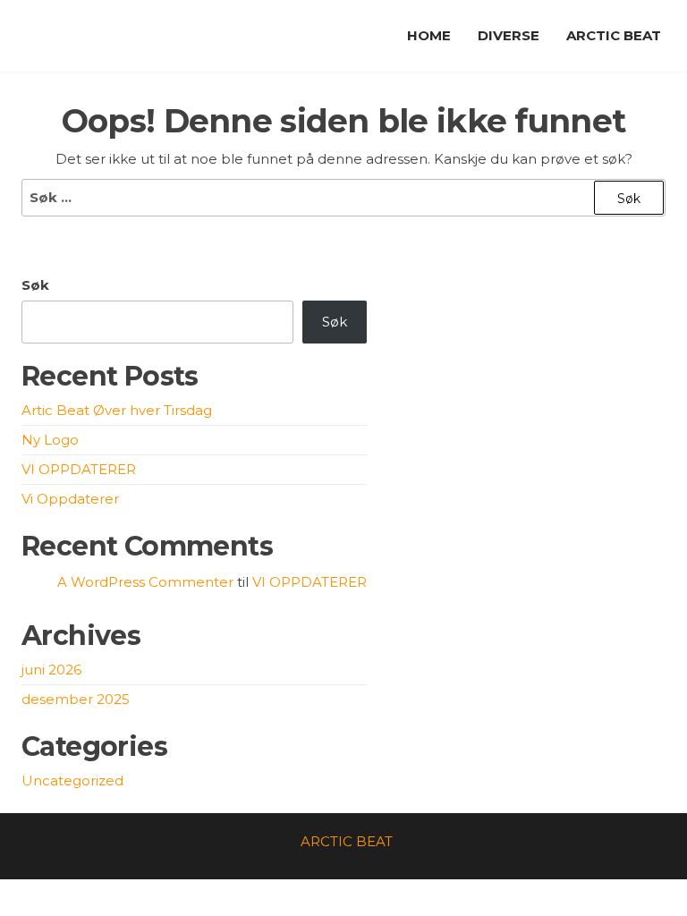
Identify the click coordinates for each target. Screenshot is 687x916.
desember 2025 (75, 699)
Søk (35, 284)
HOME (429, 35)
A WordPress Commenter (145, 581)
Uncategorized (72, 780)
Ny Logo (50, 439)
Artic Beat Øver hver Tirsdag (116, 410)
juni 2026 (51, 669)
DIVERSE (508, 35)
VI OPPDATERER (78, 469)
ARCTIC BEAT (613, 35)
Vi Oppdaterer (70, 498)
